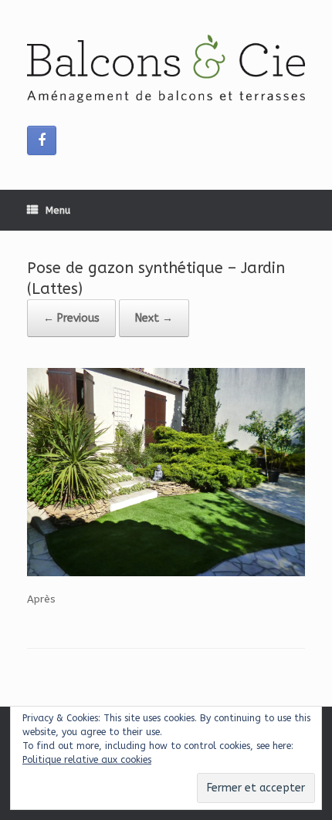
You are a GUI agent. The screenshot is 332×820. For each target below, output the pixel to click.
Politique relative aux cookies (86, 759)
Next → (154, 318)
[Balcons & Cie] (166, 69)
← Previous (71, 318)
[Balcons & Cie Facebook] (41, 140)
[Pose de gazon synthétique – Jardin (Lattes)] (166, 573)
